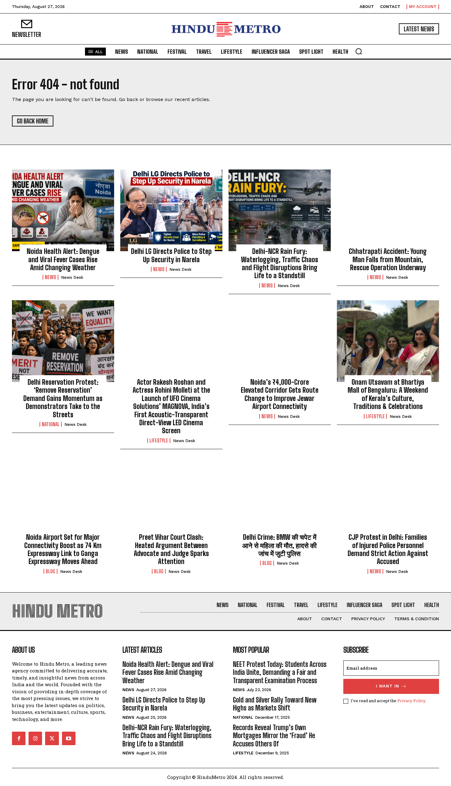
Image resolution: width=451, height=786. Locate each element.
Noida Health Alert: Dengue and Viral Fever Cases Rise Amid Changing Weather (63, 259)
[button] (358, 51)
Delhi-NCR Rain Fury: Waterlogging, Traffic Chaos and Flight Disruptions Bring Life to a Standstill (279, 263)
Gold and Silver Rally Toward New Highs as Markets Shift (275, 704)
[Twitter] (52, 738)
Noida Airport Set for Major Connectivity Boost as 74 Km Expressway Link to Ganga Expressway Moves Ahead (63, 549)
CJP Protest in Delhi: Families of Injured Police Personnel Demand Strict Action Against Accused (388, 549)
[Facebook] (18, 738)
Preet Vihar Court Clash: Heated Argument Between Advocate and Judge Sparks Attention (171, 549)
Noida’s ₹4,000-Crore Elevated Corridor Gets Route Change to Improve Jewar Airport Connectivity (279, 394)
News (50, 277)
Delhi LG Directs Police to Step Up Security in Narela (171, 255)
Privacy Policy (411, 700)
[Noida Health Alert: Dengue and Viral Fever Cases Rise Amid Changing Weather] (63, 210)
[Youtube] (68, 738)
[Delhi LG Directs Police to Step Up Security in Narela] (171, 210)
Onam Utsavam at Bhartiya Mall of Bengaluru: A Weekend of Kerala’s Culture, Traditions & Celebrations (388, 394)
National (51, 424)
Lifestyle (158, 440)
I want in (387, 686)
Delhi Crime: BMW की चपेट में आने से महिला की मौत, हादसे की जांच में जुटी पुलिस (279, 545)
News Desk (72, 277)
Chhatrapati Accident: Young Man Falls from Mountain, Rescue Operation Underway (388, 259)
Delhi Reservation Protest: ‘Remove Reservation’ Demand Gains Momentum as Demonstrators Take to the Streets (62, 398)
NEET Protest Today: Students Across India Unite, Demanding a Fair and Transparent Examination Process (279, 672)
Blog (50, 571)
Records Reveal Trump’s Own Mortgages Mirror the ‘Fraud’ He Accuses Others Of (274, 735)
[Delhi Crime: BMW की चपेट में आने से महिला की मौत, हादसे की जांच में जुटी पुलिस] (280, 496)
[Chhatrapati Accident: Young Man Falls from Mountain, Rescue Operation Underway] (388, 210)
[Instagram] (35, 738)
